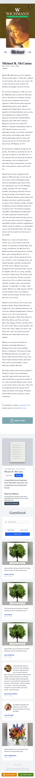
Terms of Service (22, 770)
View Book (9, 475)
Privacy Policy (12, 770)
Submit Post (17, 534)
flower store (22, 408)
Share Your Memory (12, 503)
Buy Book (18, 475)
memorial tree (23, 405)
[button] (17, 553)
